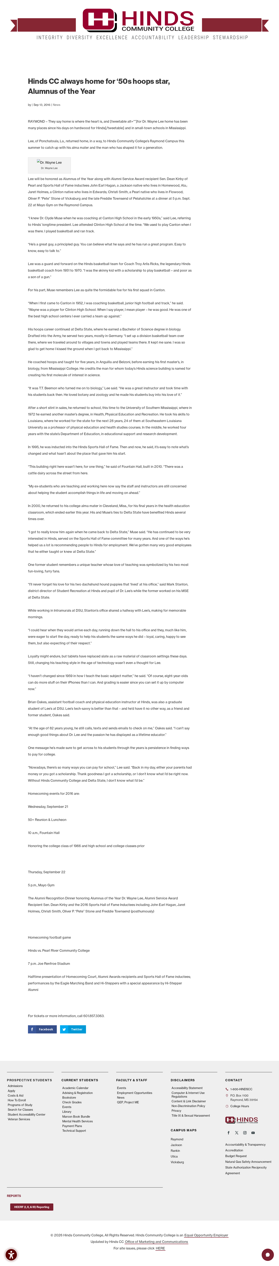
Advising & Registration (77, 1093)
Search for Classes (20, 1110)
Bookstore (69, 1097)
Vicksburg (177, 1162)
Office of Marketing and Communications (156, 1242)
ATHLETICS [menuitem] (175, 50)
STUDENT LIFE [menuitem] (72, 50)
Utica (174, 1156)
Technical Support (74, 1131)
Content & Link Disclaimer (189, 1101)
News (56, 105)
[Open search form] (262, 51)
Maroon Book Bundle (76, 1116)
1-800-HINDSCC (241, 1089)
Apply (11, 1091)
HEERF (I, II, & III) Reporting (31, 1207)
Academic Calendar (75, 1088)
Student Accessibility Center (26, 1114)
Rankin (175, 1151)
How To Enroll (17, 1100)
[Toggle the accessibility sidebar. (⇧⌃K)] (11, 1255)
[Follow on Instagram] (245, 1132)
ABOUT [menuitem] (122, 50)
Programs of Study (20, 1105)
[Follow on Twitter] (236, 1132)
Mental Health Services (77, 1121)
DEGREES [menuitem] (46, 50)
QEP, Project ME (128, 1102)
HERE (160, 1248)
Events (66, 1107)
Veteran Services (19, 1119)
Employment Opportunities (134, 1093)
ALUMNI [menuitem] (143, 50)
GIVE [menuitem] (158, 50)
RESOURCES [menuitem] (225, 50)
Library (66, 1112)
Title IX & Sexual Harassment (191, 1115)
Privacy (176, 1111)
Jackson (176, 1145)
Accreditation (234, 1150)
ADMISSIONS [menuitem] (21, 50)
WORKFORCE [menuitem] (197, 50)
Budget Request (236, 1156)
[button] (268, 1255)
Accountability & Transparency (245, 1144)
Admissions (15, 1086)
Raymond (177, 1139)
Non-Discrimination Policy (188, 1106)
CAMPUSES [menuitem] (99, 50)
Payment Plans (72, 1126)
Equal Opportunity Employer (206, 1235)
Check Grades (71, 1102)
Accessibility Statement (187, 1088)
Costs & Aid (15, 1095)
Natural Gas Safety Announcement (248, 1162)
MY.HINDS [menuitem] (250, 50)
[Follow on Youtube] (253, 1132)
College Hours (239, 1106)
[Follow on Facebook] (228, 1132)
